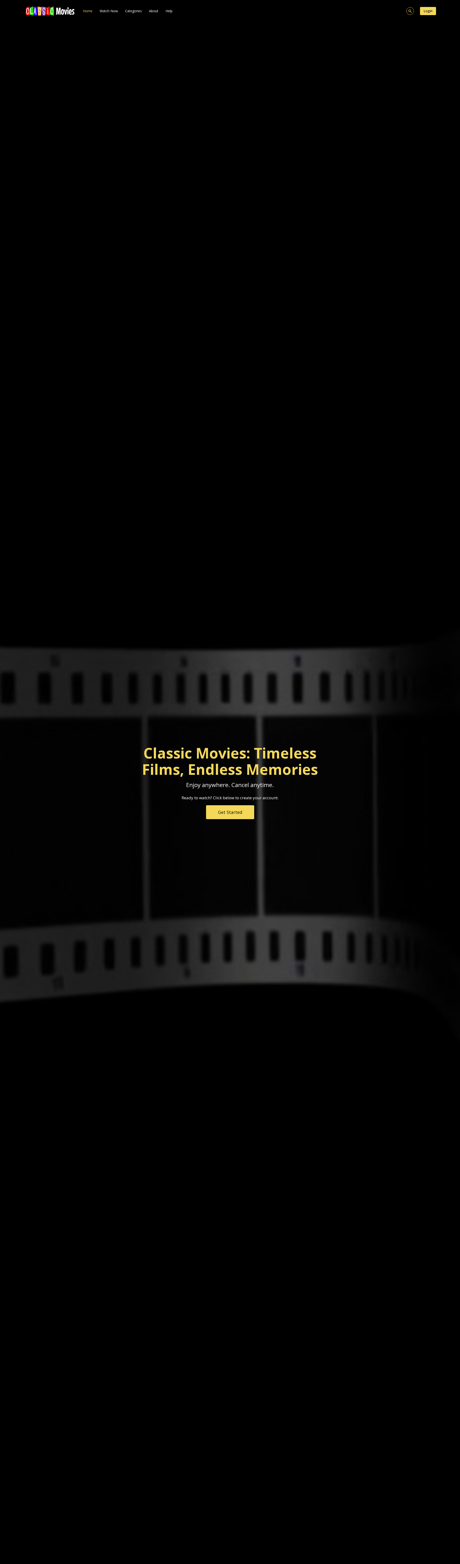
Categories (133, 11)
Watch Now (109, 11)
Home (87, 11)
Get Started (230, 812)
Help (169, 11)
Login (428, 11)
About (153, 11)
